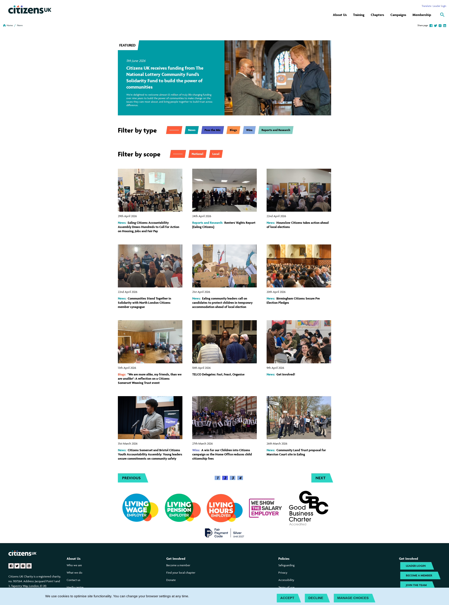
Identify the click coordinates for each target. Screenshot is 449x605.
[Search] (442, 14)
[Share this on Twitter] (435, 25)
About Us (340, 15)
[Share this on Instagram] (440, 25)
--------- (174, 130)
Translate (426, 6)
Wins (249, 130)
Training (358, 15)
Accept (287, 598)
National (197, 154)
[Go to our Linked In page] (29, 566)
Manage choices (353, 598)
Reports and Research (276, 130)
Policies (283, 558)
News (20, 25)
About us (74, 558)
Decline (315, 598)
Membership (422, 15)
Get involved (175, 558)
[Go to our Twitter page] (17, 566)
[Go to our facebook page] (11, 566)
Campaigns (398, 15)
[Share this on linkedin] (444, 25)
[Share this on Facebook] (431, 25)
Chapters (377, 15)
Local (215, 154)
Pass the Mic (213, 130)
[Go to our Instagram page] (23, 566)
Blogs (233, 130)
